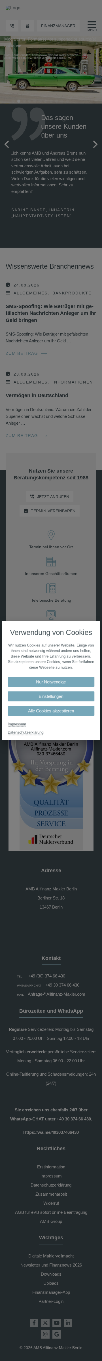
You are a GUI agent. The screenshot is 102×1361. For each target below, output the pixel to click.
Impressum (17, 724)
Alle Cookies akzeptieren (51, 711)
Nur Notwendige (51, 682)
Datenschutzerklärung (25, 732)
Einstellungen (51, 696)
